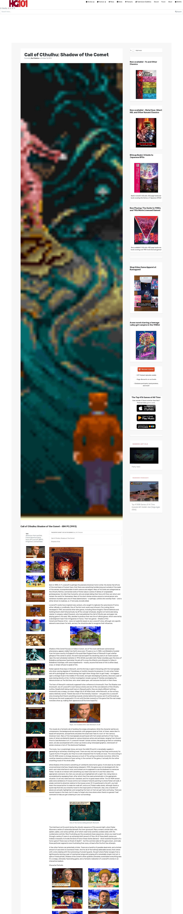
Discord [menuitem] (156, 2)
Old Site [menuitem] (179, 2)
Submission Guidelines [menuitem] (144, 2)
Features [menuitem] (101, 2)
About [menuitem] (170, 2)
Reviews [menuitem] (90, 2)
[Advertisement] (91, 28)
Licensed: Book (38, 541)
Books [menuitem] (120, 2)
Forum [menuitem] (163, 2)
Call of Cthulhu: (78, 532)
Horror (27, 539)
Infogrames (29, 541)
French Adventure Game (33, 537)
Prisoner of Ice (55, 541)
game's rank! (151, 403)
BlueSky (4, 8)
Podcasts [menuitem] (130, 2)
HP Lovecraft (34, 539)
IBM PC (41, 539)
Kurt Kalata (35, 58)
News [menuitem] (112, 2)
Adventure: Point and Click (34, 535)
